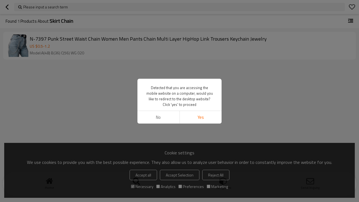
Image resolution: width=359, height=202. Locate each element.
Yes (200, 117)
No (158, 117)
